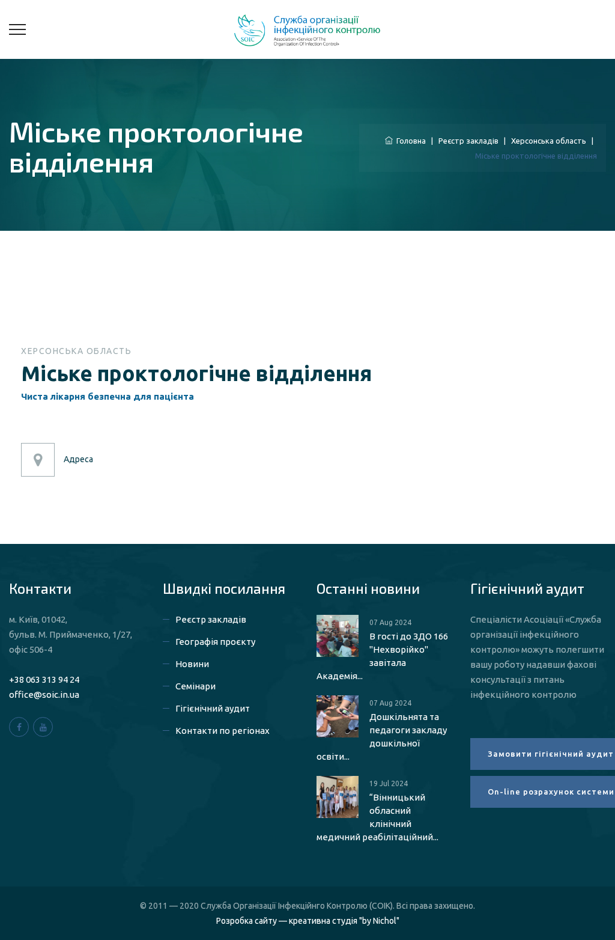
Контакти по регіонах (222, 730)
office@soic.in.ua (44, 694)
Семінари (195, 686)
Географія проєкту (215, 641)
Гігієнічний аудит (212, 708)
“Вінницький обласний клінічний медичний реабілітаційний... (377, 817)
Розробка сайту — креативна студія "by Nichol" (307, 921)
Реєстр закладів (468, 140)
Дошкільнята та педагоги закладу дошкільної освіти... (382, 736)
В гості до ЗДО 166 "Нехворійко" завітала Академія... (382, 656)
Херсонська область (548, 140)
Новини (192, 664)
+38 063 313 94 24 (44, 679)
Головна (409, 140)
